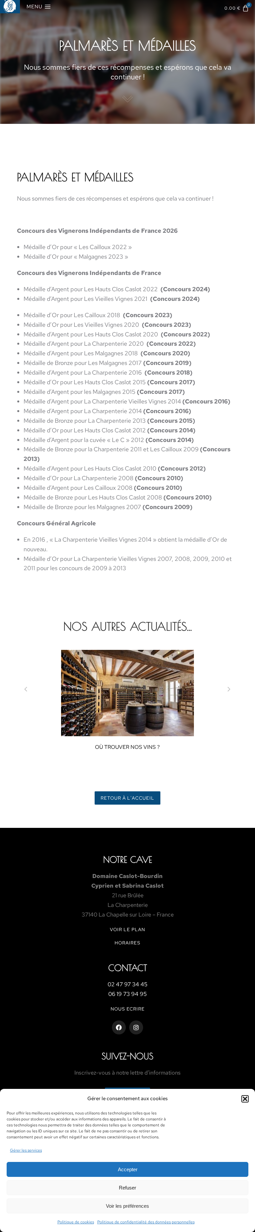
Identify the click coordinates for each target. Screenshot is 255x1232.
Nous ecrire (128, 1009)
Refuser (127, 1187)
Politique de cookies (75, 1222)
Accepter (127, 1169)
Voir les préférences (127, 1206)
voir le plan (127, 929)
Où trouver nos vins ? (127, 747)
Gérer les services (26, 1150)
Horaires (127, 943)
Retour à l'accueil (127, 798)
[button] (245, 1099)
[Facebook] (119, 1027)
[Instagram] (136, 1027)
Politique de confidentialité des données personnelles (146, 1222)
